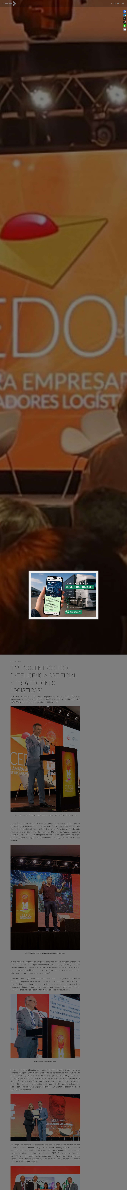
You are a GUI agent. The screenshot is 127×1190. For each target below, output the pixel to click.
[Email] (125, 29)
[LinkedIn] (125, 15)
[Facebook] (125, 11)
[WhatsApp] (125, 25)
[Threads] (125, 22)
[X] (125, 18)
